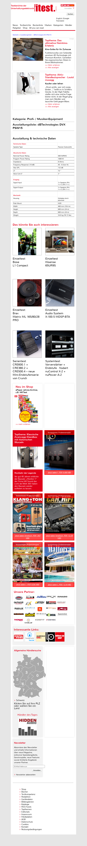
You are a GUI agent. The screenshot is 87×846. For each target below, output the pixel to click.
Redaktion (25, 796)
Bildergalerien (27, 801)
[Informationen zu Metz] (62, 609)
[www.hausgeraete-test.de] (29, 643)
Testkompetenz (28, 794)
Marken (48, 25)
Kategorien (58, 25)
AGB (23, 819)
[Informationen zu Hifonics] (30, 609)
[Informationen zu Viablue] (28, 621)
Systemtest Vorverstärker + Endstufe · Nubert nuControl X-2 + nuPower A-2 (56, 368)
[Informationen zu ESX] (28, 603)
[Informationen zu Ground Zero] (61, 603)
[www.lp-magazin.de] (50, 643)
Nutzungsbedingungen (31, 829)
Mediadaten (26, 816)
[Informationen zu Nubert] (30, 615)
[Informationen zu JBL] (40, 609)
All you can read (36, 28)
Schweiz (20, 700)
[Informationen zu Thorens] (19, 621)
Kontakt (24, 826)
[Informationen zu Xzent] (40, 621)
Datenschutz (27, 821)
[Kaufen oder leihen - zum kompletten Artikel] (29, 91)
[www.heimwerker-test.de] (41, 643)
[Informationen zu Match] (51, 609)
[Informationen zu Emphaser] (19, 603)
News (15, 25)
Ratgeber (17, 28)
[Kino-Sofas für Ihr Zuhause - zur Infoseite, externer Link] (29, 54)
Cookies (25, 824)
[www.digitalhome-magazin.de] (18, 643)
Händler (68, 25)
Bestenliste (38, 25)
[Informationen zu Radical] (51, 615)
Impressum (26, 814)
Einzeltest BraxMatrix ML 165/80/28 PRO (26, 315)
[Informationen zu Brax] (51, 598)
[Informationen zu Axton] (41, 598)
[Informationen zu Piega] (41, 615)
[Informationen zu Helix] (19, 609)
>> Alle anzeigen (52, 67)
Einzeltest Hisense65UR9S (51, 262)
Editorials (25, 811)
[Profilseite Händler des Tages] (28, 735)
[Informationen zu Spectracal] (62, 615)
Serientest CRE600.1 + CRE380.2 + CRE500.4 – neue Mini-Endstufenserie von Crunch (26, 369)
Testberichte (25, 25)
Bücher (24, 791)
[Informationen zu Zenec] (51, 621)
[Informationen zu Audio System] (30, 598)
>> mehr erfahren (23, 424)
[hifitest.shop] (60, 643)
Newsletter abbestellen (25, 774)
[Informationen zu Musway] (19, 615)
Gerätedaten (27, 799)
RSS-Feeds (26, 806)
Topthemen (26, 809)
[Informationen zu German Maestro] (51, 603)
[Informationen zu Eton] (40, 603)
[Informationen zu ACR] (19, 598)
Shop (25, 28)
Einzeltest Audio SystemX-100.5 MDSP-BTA (57, 313)
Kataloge (25, 804)
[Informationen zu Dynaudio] (62, 598)
